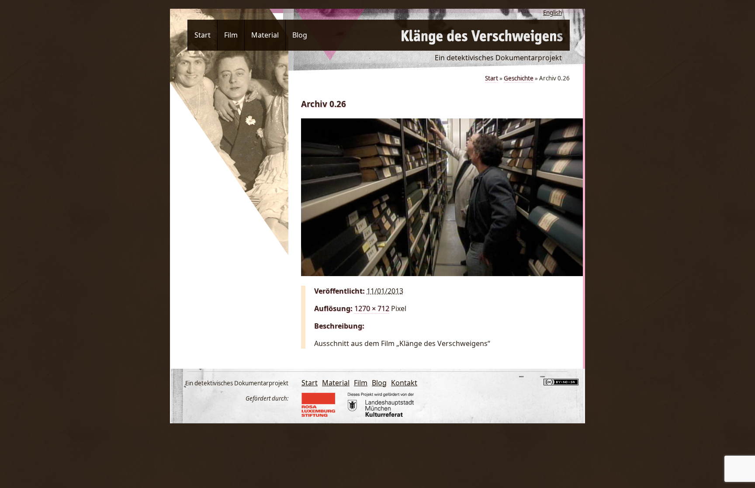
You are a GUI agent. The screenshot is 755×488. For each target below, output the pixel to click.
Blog (299, 35)
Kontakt (404, 383)
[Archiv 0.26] (442, 273)
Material (265, 35)
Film (231, 35)
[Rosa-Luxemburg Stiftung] (321, 414)
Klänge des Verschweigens (482, 35)
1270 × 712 (371, 308)
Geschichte (518, 78)
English (552, 13)
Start (202, 35)
